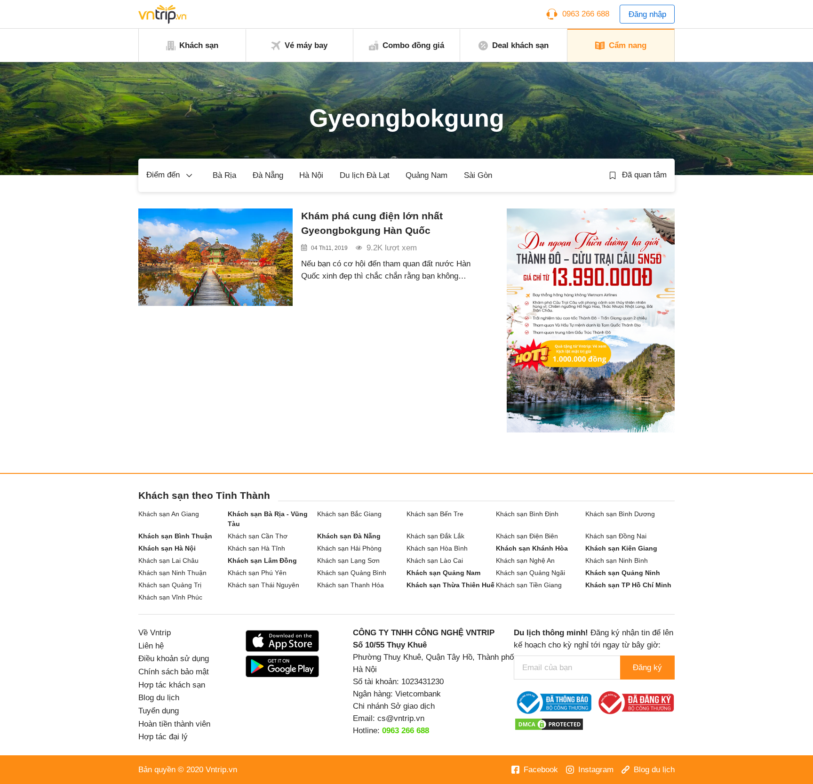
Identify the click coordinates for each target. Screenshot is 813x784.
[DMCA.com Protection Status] (549, 723)
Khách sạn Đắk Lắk (435, 536)
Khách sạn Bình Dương (620, 514)
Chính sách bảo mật (173, 671)
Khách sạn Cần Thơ (257, 536)
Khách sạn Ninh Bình (616, 560)
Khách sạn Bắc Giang (349, 514)
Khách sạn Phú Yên (257, 572)
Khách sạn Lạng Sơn (348, 560)
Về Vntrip (154, 632)
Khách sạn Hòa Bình (437, 548)
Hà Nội (311, 175)
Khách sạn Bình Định (527, 514)
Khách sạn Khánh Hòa (532, 548)
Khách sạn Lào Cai (434, 560)
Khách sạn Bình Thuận (175, 536)
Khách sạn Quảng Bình (351, 572)
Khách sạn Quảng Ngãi (530, 572)
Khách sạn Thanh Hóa (350, 585)
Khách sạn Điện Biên (527, 536)
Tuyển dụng (158, 710)
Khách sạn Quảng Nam (443, 572)
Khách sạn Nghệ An (525, 560)
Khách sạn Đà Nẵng (349, 536)
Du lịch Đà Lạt (365, 175)
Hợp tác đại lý (163, 736)
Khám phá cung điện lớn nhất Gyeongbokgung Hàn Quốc (372, 223)
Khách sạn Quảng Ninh (622, 572)
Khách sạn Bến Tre (434, 514)
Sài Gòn (478, 175)
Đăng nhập (647, 14)
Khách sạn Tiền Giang (529, 585)
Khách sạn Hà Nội (167, 548)
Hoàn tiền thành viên (174, 723)
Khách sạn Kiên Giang (621, 548)
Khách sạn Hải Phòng (349, 548)
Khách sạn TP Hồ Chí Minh (628, 585)
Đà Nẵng (268, 175)
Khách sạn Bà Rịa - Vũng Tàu (268, 519)
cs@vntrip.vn (400, 718)
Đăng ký (647, 667)
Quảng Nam (426, 175)
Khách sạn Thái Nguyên (263, 585)
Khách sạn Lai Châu (168, 560)
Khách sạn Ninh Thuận (172, 572)
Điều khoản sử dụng (173, 658)
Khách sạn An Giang (168, 514)
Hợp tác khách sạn (171, 684)
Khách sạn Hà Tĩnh (256, 548)
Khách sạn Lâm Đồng (262, 560)
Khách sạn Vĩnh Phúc (170, 597)
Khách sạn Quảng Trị (169, 585)
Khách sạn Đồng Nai (615, 536)
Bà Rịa (224, 175)
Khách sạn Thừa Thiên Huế (450, 585)
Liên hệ (151, 645)
